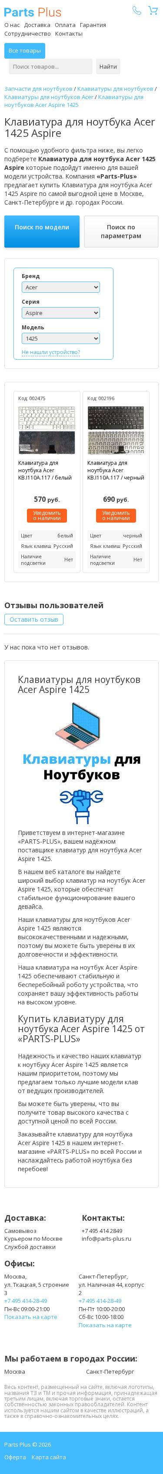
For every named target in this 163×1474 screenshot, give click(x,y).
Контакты (69, 33)
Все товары (25, 50)
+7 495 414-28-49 (25, 1301)
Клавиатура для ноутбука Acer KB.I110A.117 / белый (45, 470)
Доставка (37, 25)
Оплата (65, 25)
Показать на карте (30, 1317)
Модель (33, 327)
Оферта (15, 1457)
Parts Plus (32, 12)
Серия (31, 301)
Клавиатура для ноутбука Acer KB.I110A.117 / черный (115, 470)
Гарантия (93, 25)
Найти (108, 66)
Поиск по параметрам (121, 231)
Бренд (31, 276)
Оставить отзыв (34, 619)
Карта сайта (49, 1457)
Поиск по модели (42, 227)
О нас (12, 25)
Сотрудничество (27, 33)
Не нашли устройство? (51, 352)
